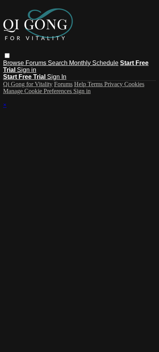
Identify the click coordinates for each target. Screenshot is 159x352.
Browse (14, 63)
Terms (96, 84)
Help (81, 84)
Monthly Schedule (93, 63)
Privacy (114, 84)
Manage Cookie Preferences (38, 91)
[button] (7, 55)
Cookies (134, 84)
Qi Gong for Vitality (27, 84)
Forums (36, 63)
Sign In (56, 76)
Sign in (26, 70)
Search (58, 63)
